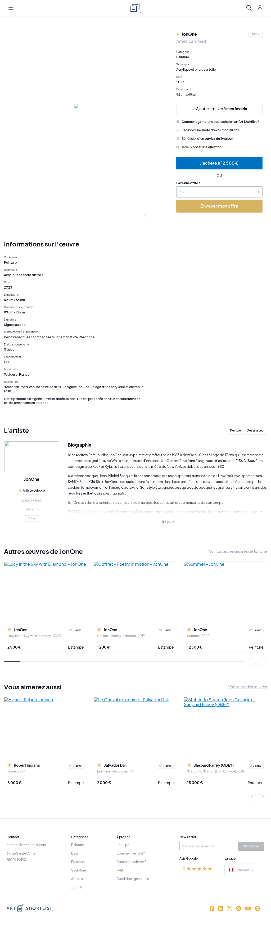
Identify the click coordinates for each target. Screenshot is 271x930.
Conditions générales (132, 879)
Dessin (76, 853)
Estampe (76, 647)
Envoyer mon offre (219, 206)
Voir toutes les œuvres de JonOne (238, 551)
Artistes (77, 879)
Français (243, 870)
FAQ (119, 870)
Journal (76, 887)
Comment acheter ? (131, 862)
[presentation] (145, 214)
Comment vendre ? (130, 853)
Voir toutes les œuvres (247, 686)
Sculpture (78, 870)
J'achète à (219, 163)
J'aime (78, 630)
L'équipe (122, 845)
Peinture (256, 647)
